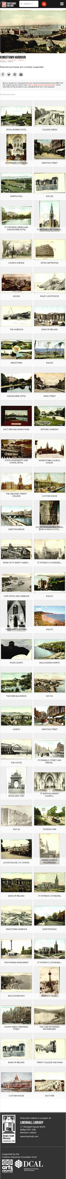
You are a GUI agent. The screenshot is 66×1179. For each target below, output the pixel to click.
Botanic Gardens (49, 429)
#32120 (16, 829)
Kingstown (21, 60)
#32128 (49, 196)
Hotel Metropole (49, 262)
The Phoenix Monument (16, 962)
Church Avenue (16, 262)
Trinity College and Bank (50, 1062)
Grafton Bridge (16, 529)
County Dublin (11, 60)
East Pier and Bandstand (16, 429)
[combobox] (28, 4)
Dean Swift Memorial (16, 629)
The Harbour (16, 329)
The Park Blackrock (16, 696)
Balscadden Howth (49, 662)
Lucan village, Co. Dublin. (16, 862)
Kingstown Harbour (16, 929)
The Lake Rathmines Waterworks (50, 1027)
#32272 (49, 596)
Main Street (50, 396)
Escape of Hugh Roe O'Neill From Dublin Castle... (49, 528)
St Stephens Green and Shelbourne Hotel (16, 228)
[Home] (3, 4)
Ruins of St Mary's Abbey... (16, 562)
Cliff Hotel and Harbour (16, 596)
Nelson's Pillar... (49, 995)
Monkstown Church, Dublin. (49, 461)
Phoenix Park (49, 829)
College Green (49, 129)
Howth (16, 729)
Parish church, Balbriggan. (49, 861)
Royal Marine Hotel (16, 129)
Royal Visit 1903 (16, 796)
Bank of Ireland (49, 329)
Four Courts (16, 662)
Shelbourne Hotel (16, 396)
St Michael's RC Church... (49, 229)
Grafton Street (50, 163)
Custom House (49, 496)
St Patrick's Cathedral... (49, 562)
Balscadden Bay (16, 995)
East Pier (49, 1095)
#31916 (49, 696)
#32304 (16, 296)
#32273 (49, 629)
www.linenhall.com (29, 1136)
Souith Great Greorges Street (16, 1027)
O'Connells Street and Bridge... (49, 761)
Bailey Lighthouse (49, 296)
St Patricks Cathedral (16, 163)
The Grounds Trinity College (16, 494)
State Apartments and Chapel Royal (16, 461)
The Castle (16, 762)
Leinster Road (49, 929)
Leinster (2, 60)
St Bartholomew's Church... (49, 794)
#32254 (49, 362)
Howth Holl (16, 196)
